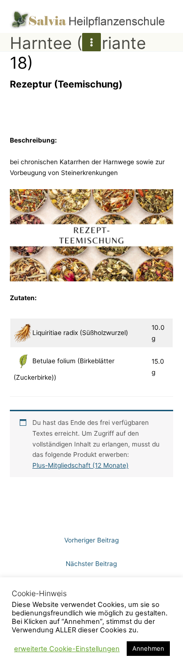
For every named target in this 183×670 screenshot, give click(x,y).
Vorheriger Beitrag (91, 540)
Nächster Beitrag (91, 563)
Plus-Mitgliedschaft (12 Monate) (80, 465)
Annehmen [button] (148, 648)
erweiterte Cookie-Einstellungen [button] (67, 649)
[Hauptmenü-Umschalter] (91, 42)
